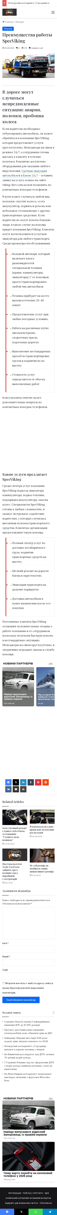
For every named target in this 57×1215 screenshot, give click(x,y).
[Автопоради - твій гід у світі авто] (9, 12)
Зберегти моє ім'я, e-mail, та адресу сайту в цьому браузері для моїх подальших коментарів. (27, 988)
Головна (8, 22)
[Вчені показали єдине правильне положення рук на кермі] (42, 817)
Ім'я (5, 943)
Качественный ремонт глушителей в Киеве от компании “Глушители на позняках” (14, 834)
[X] (16, 782)
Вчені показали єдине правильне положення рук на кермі (42, 829)
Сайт (5, 970)
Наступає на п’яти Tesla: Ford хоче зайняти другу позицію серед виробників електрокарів (12, 871)
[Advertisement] (28, 441)
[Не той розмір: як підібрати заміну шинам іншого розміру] (42, 856)
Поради (20, 22)
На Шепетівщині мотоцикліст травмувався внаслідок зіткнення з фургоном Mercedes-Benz (27, 1077)
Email (6, 956)
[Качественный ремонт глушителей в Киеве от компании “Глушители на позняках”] (14, 817)
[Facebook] (8, 782)
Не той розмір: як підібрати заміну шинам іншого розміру (42, 868)
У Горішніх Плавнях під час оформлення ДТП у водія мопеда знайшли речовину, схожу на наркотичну (29, 1065)
